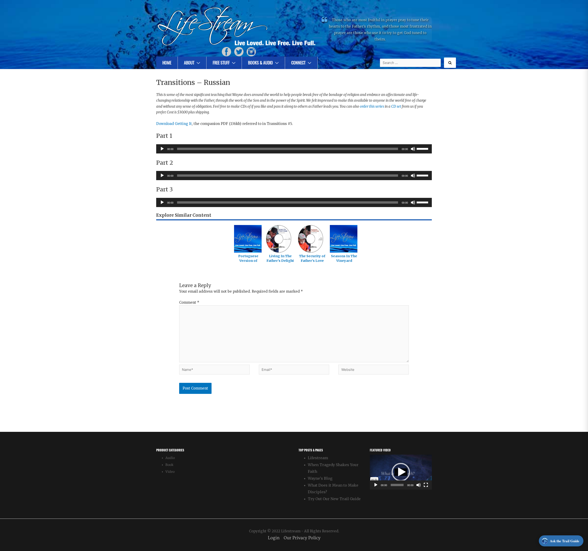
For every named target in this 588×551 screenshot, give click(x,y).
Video (170, 472)
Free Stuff (221, 63)
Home (166, 63)
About (189, 63)
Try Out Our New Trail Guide (334, 498)
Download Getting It (174, 123)
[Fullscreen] (426, 485)
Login (274, 538)
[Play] (162, 149)
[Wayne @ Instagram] (251, 51)
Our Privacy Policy (302, 538)
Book (169, 465)
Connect (298, 63)
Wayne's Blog (320, 478)
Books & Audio (260, 63)
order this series (372, 106)
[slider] (423, 148)
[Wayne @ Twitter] (239, 51)
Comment (189, 302)
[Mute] (413, 149)
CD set (396, 106)
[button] (401, 472)
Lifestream (318, 458)
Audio (170, 458)
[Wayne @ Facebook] (226, 51)
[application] (294, 148)
